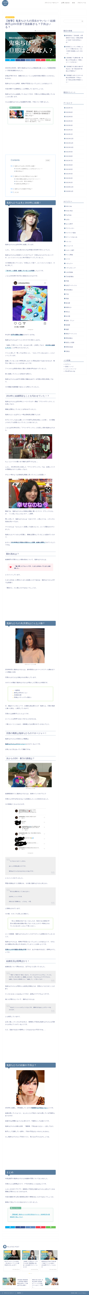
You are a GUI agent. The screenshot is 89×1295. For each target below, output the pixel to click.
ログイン (68, 364)
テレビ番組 (69, 254)
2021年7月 (69, 160)
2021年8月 (69, 156)
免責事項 (19, 1292)
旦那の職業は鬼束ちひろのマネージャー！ (28, 179)
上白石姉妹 (69, 272)
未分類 (68, 316)
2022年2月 (69, 130)
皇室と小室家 (70, 342)
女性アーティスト (10, 17)
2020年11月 (69, 191)
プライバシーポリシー (52, 2)
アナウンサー (70, 228)
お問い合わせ (65, 2)
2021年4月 (69, 173)
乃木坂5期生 (70, 276)
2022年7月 (69, 108)
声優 (67, 281)
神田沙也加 (69, 347)
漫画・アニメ (70, 320)
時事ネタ (69, 307)
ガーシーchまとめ (71, 237)
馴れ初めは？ (20, 171)
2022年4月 (69, 121)
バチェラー (69, 263)
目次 (73, 2)
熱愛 (67, 329)
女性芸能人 (69, 289)
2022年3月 (69, 125)
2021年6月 (69, 165)
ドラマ (68, 259)
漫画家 (68, 325)
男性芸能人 (69, 338)
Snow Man (69, 210)
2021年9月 (69, 151)
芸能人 (68, 351)
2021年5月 (69, 169)
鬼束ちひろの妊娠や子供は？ (24, 189)
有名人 (68, 311)
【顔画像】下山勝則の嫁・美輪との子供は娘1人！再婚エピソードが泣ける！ (74, 60)
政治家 (68, 303)
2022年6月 (69, 112)
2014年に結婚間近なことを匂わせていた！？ (29, 168)
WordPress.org (70, 371)
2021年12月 (69, 138)
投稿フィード (69, 366)
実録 (67, 298)
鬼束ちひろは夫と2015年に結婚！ (25, 166)
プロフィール (82, 2)
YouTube (69, 215)
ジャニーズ (69, 246)
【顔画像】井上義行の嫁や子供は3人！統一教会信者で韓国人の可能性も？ (74, 69)
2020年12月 (69, 187)
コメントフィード (70, 369)
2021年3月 (69, 178)
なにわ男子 (69, 224)
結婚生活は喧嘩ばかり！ (23, 183)
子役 (67, 294)
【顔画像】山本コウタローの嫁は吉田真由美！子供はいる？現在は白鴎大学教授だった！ (74, 79)
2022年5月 (69, 116)
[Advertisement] (30, 139)
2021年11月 (69, 143)
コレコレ (69, 241)
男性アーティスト (71, 333)
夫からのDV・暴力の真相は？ (24, 181)
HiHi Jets (69, 206)
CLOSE (47, 160)
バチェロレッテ (71, 268)
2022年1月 (69, 134)
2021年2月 (69, 182)
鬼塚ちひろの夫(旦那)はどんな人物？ (26, 176)
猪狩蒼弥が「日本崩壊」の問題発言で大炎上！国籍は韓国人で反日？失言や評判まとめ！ (74, 39)
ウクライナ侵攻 (71, 232)
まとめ (17, 192)
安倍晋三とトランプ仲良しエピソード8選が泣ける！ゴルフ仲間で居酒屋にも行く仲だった (74, 50)
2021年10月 (69, 147)
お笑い (68, 219)
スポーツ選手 (70, 250)
